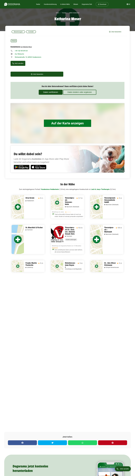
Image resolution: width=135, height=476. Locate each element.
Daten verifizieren (50, 92)
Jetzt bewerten (116, 32)
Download (102, 4)
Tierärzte (63, 13)
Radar (38, 4)
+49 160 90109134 (21, 51)
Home (57, 13)
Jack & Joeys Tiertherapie (100, 189)
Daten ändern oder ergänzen (80, 92)
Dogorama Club (87, 4)
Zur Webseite (19, 54)
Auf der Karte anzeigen (67, 123)
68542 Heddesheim (74, 13)
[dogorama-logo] (12, 4)
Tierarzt (14, 40)
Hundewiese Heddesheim (50, 189)
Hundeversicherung (50, 4)
